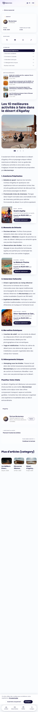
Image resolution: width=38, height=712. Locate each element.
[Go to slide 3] (20, 151)
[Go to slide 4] (23, 151)
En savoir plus (13, 698)
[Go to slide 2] (18, 151)
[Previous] (2, 133)
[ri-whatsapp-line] (23, 40)
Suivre (31, 419)
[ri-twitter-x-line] (7, 40)
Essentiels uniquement (14, 702)
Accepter (28, 702)
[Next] (36, 133)
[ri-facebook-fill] (15, 40)
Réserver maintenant (21, 220)
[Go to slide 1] (15, 151)
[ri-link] (31, 40)
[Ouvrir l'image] (19, 131)
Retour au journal (9, 10)
